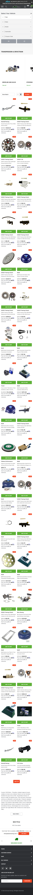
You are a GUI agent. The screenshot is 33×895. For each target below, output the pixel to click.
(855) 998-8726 (20, 831)
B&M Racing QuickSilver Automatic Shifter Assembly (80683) (24, 577)
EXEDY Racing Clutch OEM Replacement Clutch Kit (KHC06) (8, 313)
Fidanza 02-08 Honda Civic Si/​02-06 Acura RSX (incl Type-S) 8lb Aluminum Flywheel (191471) (8, 464)
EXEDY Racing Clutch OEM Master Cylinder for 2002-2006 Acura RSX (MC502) (8, 615)
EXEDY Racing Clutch (23, 121)
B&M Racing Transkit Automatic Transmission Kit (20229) (7, 351)
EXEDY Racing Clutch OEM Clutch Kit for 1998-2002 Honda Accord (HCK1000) (24, 502)
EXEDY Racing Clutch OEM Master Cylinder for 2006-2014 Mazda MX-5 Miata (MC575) (8, 237)
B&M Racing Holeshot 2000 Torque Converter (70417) (24, 653)
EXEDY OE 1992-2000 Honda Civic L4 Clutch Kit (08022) (23, 162)
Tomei (2, 385)
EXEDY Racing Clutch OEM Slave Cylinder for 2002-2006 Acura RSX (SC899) (24, 200)
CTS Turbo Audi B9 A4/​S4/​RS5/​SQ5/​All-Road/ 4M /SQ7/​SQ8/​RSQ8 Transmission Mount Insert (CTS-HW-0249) (24, 766)
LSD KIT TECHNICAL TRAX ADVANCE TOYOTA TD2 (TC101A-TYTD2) (24, 728)
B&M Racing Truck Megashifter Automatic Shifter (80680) (7, 728)
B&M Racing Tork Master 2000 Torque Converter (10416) (23, 275)
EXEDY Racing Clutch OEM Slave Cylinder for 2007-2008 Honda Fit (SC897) (8, 690)
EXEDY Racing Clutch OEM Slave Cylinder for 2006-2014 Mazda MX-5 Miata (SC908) (24, 124)
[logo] (16, 7)
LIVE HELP (23, 833)
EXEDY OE (20, 159)
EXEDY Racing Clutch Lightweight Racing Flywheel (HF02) (8, 162)
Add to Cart (8, 118)
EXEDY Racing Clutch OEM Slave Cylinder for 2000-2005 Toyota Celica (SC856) (24, 539)
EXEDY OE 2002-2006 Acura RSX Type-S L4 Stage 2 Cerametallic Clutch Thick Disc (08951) (24, 690)
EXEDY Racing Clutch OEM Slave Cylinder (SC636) (24, 426)
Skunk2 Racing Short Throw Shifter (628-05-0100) (8, 766)
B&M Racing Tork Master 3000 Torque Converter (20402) (7, 502)
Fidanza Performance (7, 461)
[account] (25, 6)
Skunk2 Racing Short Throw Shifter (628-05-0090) (8, 124)
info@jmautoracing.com (10, 833)
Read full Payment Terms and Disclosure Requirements (16, 3)
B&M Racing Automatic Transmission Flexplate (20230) (7, 577)
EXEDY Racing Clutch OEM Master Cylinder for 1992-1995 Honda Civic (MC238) (24, 313)
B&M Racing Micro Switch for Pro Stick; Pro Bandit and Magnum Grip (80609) (24, 464)
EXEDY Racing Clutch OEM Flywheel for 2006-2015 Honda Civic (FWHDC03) (7, 275)
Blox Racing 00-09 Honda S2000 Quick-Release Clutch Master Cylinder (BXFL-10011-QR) (24, 615)
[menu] (2, 6)
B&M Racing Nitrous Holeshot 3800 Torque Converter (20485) (7, 426)
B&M (18, 272)
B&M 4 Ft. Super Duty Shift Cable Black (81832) (8, 539)
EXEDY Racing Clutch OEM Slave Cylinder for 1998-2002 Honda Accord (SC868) (24, 237)
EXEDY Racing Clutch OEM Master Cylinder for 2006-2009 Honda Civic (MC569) (8, 200)
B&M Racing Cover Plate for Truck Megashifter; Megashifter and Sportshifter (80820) (8, 653)
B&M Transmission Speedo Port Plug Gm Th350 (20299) (23, 351)
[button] (28, 6)
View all (4, 85)
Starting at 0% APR (19, 1)
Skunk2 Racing (5, 121)
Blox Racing (20, 612)
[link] (12, 68)
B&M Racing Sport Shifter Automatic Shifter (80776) (22, 388)
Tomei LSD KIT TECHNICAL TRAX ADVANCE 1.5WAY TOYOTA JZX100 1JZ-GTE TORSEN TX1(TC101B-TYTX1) (8, 388)
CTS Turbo (20, 763)
